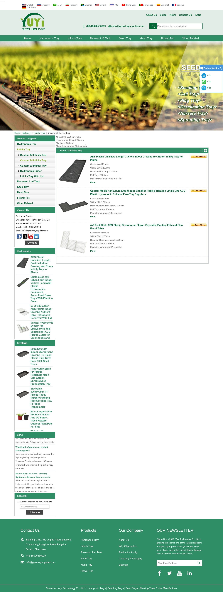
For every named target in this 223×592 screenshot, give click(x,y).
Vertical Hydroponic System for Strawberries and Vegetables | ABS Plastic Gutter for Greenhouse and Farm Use (41, 326)
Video (163, 15)
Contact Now (32, 243)
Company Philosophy (130, 558)
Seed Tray (125, 38)
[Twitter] (25, 236)
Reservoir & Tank (100, 38)
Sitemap (123, 565)
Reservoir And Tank (28, 181)
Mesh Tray (146, 38)
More (92, 182)
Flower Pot (167, 38)
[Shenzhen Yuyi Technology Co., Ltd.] (32, 29)
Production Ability (128, 552)
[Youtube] (30, 236)
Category (27, 133)
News (173, 15)
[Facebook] (19, 236)
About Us (151, 15)
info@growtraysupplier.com (128, 26)
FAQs (198, 15)
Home (27, 38)
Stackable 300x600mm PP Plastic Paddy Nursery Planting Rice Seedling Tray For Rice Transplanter (41, 391)
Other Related (190, 38)
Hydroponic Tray (49, 38)
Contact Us (185, 15)
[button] (109, 128)
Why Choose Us (127, 546)
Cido (208, 88)
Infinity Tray (75, 38)
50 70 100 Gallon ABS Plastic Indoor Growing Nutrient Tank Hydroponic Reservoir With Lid (41, 306)
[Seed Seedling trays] (111, 85)
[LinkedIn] (36, 236)
